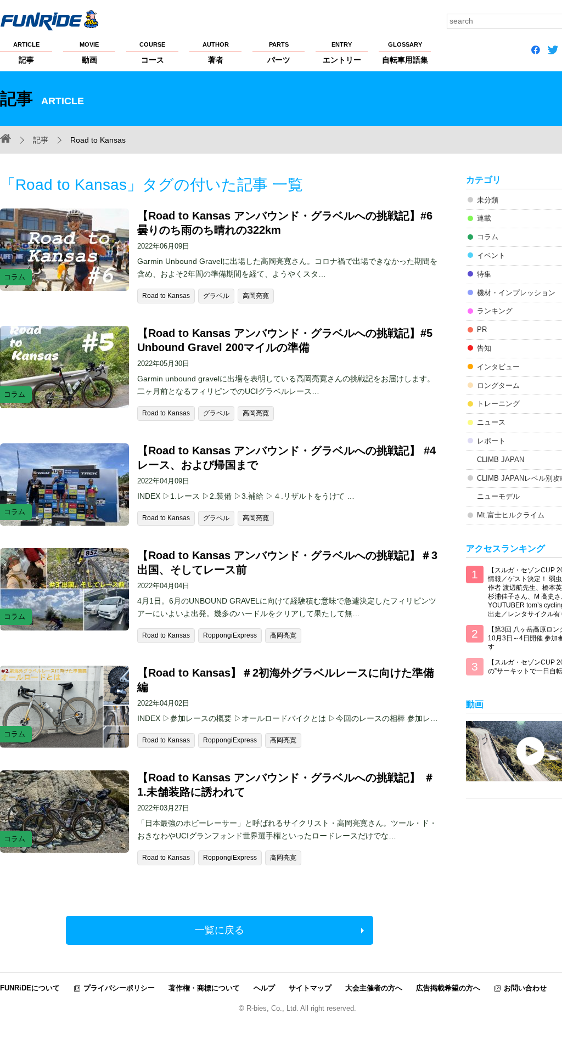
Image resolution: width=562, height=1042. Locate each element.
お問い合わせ (525, 988)
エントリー (342, 52)
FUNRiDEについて (30, 988)
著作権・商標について (204, 988)
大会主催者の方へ (373, 988)
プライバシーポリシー (119, 988)
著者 (216, 52)
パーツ (278, 52)
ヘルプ (264, 988)
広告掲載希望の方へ (448, 988)
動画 (89, 52)
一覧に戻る (219, 930)
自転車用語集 (405, 52)
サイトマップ (310, 988)
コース (152, 52)
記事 (26, 52)
